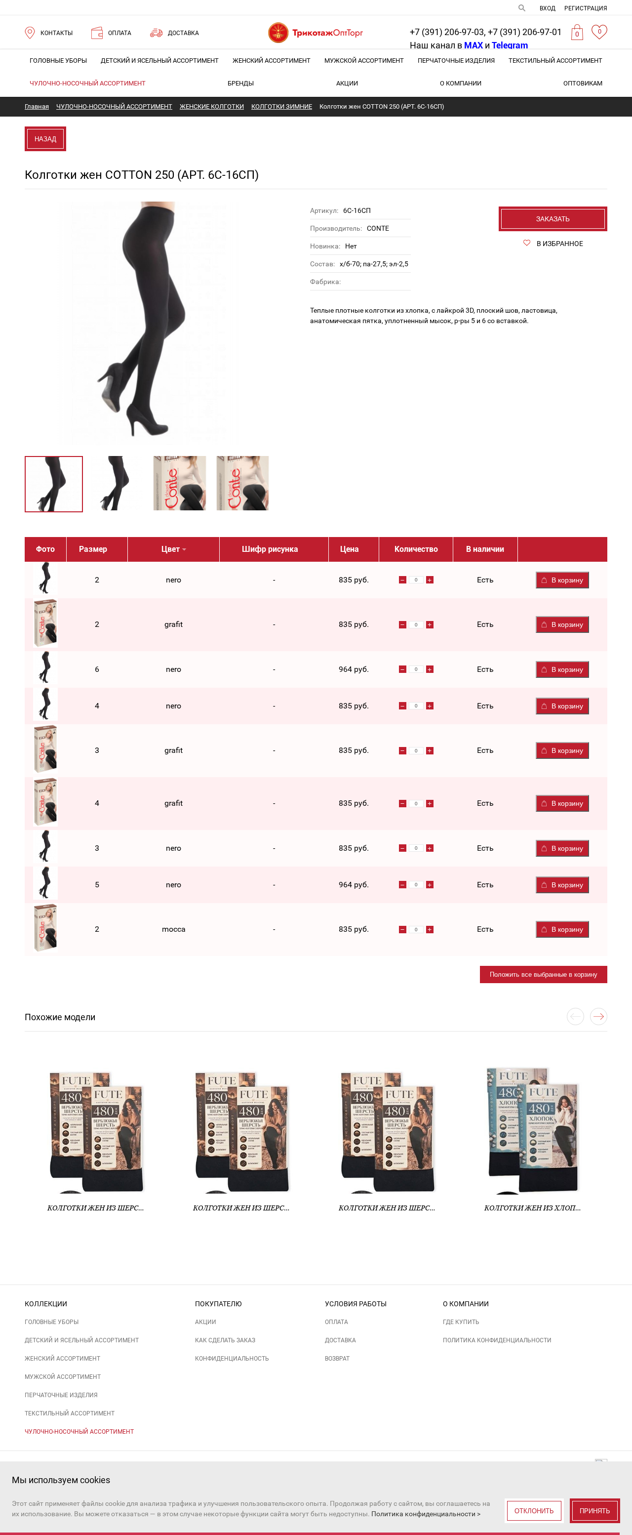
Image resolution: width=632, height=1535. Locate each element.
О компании (460, 83)
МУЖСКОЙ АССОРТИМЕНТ (364, 60)
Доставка (340, 1340)
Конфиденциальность (232, 1358)
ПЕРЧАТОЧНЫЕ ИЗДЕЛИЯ (456, 60)
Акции (347, 83)
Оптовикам (582, 83)
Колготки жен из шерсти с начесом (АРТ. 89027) (140, 1208)
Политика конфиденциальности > (425, 1514)
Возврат (337, 1358)
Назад (45, 139)
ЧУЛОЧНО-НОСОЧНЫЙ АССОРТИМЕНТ (88, 83)
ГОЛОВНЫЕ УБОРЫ (58, 60)
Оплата (336, 1322)
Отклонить (534, 1511)
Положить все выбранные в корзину (543, 974)
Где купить (461, 1322)
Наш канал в (446, 45)
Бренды (241, 83)
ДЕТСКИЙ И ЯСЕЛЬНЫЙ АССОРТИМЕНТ (160, 60)
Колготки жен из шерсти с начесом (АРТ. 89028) (286, 1208)
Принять (595, 1511)
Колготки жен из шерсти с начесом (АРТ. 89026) (432, 1208)
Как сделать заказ (225, 1340)
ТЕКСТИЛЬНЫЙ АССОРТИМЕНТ (555, 60)
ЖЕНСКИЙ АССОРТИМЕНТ (272, 60)
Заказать (553, 219)
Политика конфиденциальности (497, 1340)
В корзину (567, 580)
